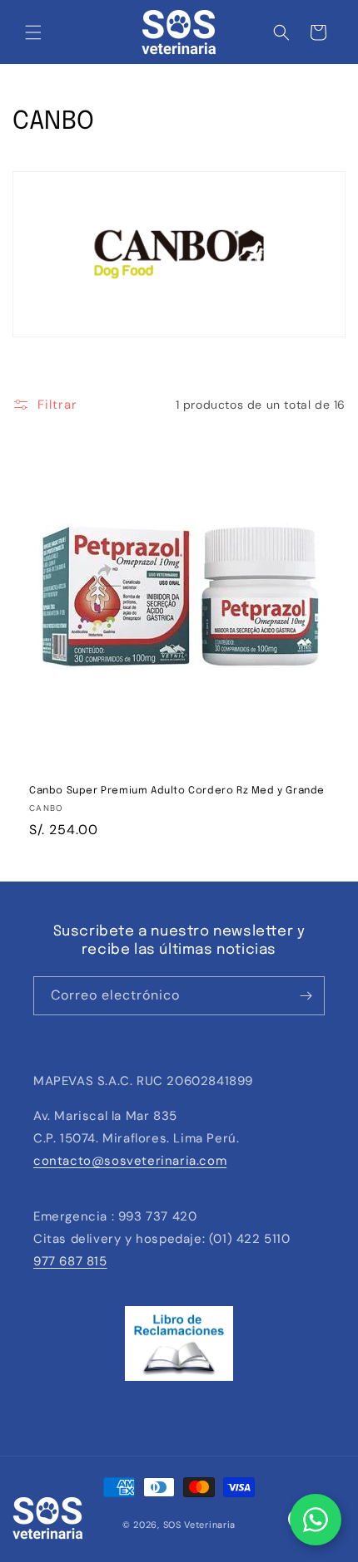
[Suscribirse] (305, 995)
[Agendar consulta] (315, 1519)
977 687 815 (70, 1261)
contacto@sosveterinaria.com (129, 1160)
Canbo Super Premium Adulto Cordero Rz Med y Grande (177, 791)
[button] (33, 32)
